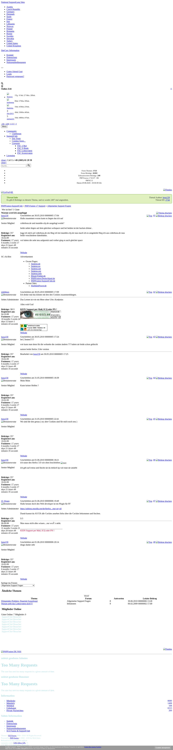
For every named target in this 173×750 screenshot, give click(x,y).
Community (11, 131)
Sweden (9, 36)
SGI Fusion (12, 736)
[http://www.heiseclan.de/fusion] (96, 315)
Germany (10, 12)
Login (9, 74)
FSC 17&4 (22, 146)
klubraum (10, 102)
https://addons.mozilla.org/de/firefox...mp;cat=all (40, 508)
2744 (167, 200)
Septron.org (36, 271)
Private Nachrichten (14, 710)
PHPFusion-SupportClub (12, 206)
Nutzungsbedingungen (16, 62)
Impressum (11, 60)
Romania (10, 31)
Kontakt (9, 55)
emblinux (5, 292)
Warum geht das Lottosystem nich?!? (17, 603)
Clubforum (16, 133)
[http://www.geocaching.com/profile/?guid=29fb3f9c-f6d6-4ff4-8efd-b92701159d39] (96, 327)
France (9, 19)
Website (23, 252)
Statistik (9, 721)
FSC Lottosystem (24, 151)
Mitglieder (10, 701)
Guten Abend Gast (14, 71)
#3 (154, 337)
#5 (154, 419)
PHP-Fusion (14, 738)
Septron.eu (35, 266)
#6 (154, 460)
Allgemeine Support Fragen (59, 206)
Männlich (10, 703)
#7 (154, 501)
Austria (9, 7)
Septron (10, 97)
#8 (154, 542)
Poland (9, 29)
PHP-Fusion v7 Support (35, 206)
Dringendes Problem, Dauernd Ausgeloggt (19, 601)
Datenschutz (11, 57)
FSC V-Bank (23, 148)
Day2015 (10, 113)
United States (12, 43)
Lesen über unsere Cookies (92, 747)
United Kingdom (13, 46)
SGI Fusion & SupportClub (18, 731)
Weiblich (10, 706)
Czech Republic (13, 9)
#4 (154, 378)
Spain (8, 16)
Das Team (16, 138)
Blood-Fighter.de (38, 276)
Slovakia (10, 38)
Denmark (10, 14)
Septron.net (36, 269)
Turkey (9, 41)
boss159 (166, 197)
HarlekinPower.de (38, 286)
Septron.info (36, 273)
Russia (9, 33)
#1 (154, 215)
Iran (8, 21)
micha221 (10, 119)
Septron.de (35, 264)
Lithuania (10, 24)
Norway (10, 26)
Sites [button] (13, 2)
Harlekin (10, 108)
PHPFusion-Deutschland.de (43, 278)
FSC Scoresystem (24, 153)
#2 (154, 292)
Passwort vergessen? (15, 76)
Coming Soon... (18, 141)
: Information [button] (10, 50)
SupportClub (11, 136)
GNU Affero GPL (20, 743)
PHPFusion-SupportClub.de (43, 281)
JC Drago (5, 501)
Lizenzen (16, 143)
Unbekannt (11, 708)
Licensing (10, 155)
